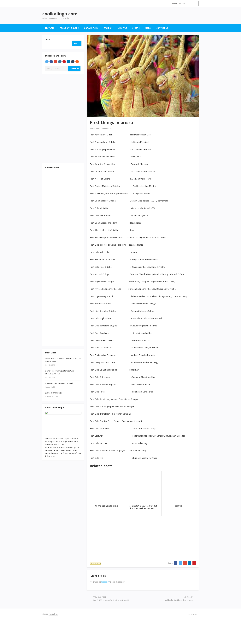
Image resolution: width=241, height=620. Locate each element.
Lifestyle (122, 28)
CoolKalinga (53, 614)
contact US (162, 28)
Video (148, 28)
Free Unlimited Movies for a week (59, 383)
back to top (192, 614)
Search (48, 39)
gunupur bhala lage (53, 393)
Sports (136, 28)
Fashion (108, 28)
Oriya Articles (91, 28)
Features (49, 28)
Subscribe (74, 68)
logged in (105, 582)
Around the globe (69, 28)
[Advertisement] (148, 15)
